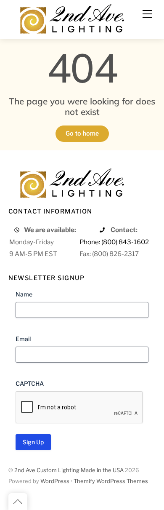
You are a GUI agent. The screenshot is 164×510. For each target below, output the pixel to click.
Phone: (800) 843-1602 (114, 242)
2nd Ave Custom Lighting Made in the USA (69, 470)
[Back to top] (17, 501)
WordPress (54, 481)
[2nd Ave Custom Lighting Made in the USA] (71, 18)
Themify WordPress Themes (111, 481)
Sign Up (33, 442)
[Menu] (147, 14)
